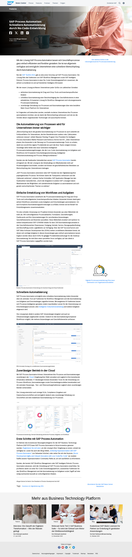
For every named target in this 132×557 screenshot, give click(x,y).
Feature (11, 39)
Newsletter (90, 553)
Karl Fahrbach (97, 534)
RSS (96, 553)
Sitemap (83, 553)
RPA (42, 486)
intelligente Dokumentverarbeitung (51, 307)
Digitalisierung (35, 486)
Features (13, 9)
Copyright (67, 553)
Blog (93, 521)
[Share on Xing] (27, 33)
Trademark (75, 553)
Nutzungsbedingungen (48, 553)
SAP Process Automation (61, 160)
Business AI (26, 486)
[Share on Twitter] (16, 33)
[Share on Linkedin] (22, 33)
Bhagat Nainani (22, 39)
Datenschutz (36, 553)
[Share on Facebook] (10, 33)
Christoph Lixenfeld (22, 534)
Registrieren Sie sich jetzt (32, 448)
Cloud (31, 377)
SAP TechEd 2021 (28, 75)
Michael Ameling (106, 534)
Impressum (60, 553)
